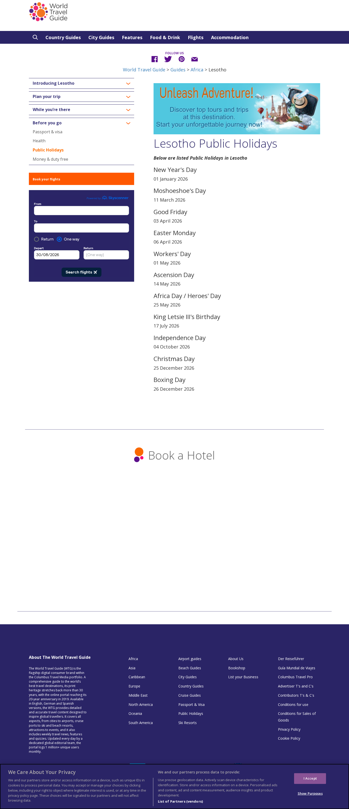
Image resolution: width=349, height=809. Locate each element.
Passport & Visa (191, 704)
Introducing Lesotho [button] (53, 83)
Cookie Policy (289, 738)
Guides (177, 70)
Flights (195, 37)
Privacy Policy (289, 729)
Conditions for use (293, 704)
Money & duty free (50, 159)
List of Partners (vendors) (180, 801)
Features (132, 37)
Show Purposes (310, 793)
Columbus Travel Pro (295, 676)
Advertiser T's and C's (295, 686)
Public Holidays (48, 150)
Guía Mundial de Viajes (296, 667)
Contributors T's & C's (296, 695)
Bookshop (236, 667)
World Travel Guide (144, 70)
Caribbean (137, 676)
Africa (197, 70)
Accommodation (230, 37)
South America (141, 722)
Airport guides (189, 658)
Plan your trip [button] (47, 96)
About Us (235, 658)
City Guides (101, 37)
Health (39, 141)
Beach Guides (189, 667)
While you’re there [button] (51, 109)
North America (141, 704)
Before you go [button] (47, 123)
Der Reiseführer (291, 658)
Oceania (135, 713)
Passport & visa (47, 132)
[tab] (81, 83)
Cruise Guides (189, 695)
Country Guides (63, 37)
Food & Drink (165, 37)
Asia (132, 667)
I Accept (310, 778)
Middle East (138, 695)
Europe (134, 686)
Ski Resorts (187, 722)
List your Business (243, 676)
